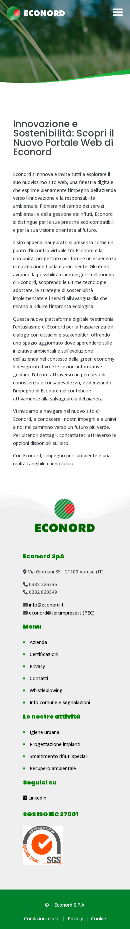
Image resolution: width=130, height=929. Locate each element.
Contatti (39, 678)
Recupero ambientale (53, 768)
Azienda (38, 642)
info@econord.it (46, 604)
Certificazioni (44, 654)
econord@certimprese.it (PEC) (62, 613)
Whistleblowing (46, 690)
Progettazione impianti (55, 744)
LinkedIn (36, 798)
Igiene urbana (44, 732)
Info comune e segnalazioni (60, 702)
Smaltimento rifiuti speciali (59, 756)
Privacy (37, 666)
